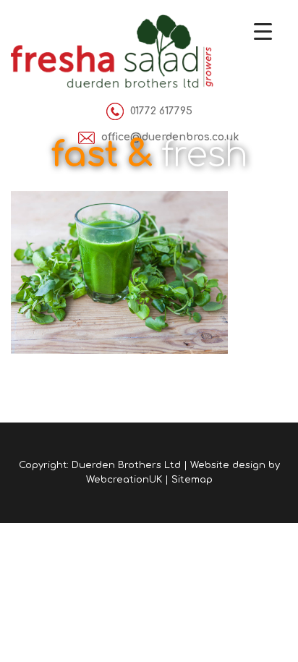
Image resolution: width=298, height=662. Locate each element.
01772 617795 (161, 111)
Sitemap (192, 480)
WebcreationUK (124, 480)
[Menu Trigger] (263, 31)
